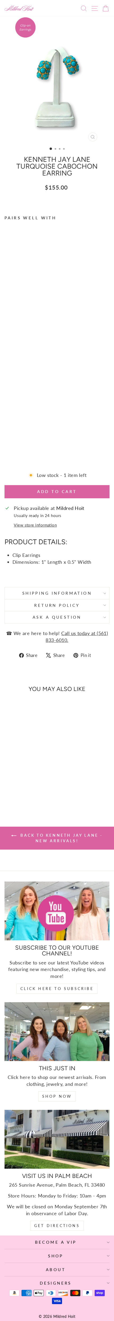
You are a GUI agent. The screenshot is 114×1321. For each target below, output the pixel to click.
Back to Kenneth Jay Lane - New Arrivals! (61, 838)
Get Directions (57, 1225)
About (55, 1269)
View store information (35, 525)
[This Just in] (57, 1031)
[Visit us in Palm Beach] (57, 1139)
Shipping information (57, 593)
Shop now (57, 1096)
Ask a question (57, 617)
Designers (56, 1283)
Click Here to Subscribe (57, 988)
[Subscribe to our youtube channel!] (57, 911)
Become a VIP (56, 1242)
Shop (55, 1255)
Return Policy (57, 605)
